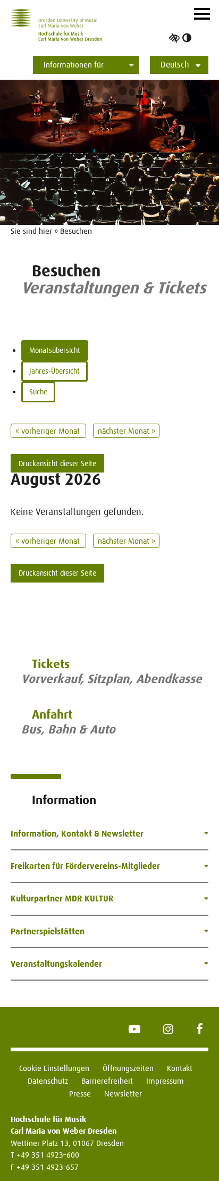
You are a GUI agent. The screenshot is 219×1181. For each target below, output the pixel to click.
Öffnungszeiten (128, 1068)
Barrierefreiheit (107, 1080)
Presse (80, 1093)
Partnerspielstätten (48, 931)
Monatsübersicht (54, 350)
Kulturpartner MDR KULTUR (62, 898)
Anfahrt (52, 714)
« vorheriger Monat (48, 430)
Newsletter (123, 1093)
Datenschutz (48, 1080)
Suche (38, 391)
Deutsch (175, 65)
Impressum (165, 1080)
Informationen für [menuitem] (74, 64)
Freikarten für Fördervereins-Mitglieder (85, 866)
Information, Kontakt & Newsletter (77, 834)
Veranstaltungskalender (56, 964)
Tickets (51, 664)
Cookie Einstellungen (54, 1068)
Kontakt (179, 1068)
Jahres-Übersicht (54, 371)
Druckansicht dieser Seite (57, 463)
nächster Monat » (126, 430)
